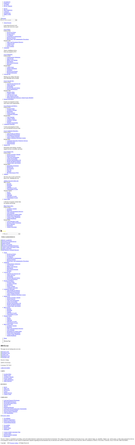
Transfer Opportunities (12, 122)
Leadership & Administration (14, 36)
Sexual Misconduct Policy (10, 403)
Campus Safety (7, 433)
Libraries (9, 121)
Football (9, 186)
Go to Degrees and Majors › (11, 106)
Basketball (9, 185)
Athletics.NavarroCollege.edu (11, 181)
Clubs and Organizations (13, 157)
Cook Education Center (13, 221)
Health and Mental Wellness (14, 161)
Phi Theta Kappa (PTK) (13, 172)
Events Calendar (8, 378)
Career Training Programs (13, 136)
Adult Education (11, 142)
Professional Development (13, 135)
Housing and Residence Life (14, 160)
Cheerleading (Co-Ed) (12, 189)
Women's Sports (8, 316)
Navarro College (14, 443)
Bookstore (9, 210)
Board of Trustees (11, 38)
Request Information (12, 72)
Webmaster (6, 429)
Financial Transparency (9, 419)
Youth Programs (11, 143)
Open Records (7, 404)
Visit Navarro (10, 58)
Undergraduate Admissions (13, 57)
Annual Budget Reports (9, 422)
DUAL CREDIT (8, 6)
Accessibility (7, 425)
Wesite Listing (7, 428)
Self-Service (7, 390)
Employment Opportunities (13, 215)
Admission (6, 47)
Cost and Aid (7, 74)
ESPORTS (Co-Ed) (12, 188)
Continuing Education (12, 114)
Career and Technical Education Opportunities (15, 408)
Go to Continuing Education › (11, 131)
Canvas (5, 391)
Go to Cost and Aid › (9, 81)
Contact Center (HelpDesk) (13, 217)
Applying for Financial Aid (13, 83)
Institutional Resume (9, 407)
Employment (7, 436)
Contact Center (7, 394)
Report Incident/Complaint (10, 435)
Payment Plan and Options (13, 88)
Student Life (7, 145)
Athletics (6, 174)
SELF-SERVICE (8, 10)
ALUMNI (6, 4)
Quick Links (7, 199)
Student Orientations (12, 68)
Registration (10, 111)
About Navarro (7, 22)
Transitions (9, 70)
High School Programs (12, 63)
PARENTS (6, 3)
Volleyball (9, 195)
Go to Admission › (8, 54)
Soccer (8, 192)
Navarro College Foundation (14, 222)
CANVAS (6, 11)
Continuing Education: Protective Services (17, 140)
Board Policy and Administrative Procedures (18, 39)
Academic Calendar (12, 120)
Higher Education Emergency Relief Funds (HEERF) (20, 97)
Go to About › (7, 29)
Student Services (8, 393)
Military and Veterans (12, 60)
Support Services (11, 156)
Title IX (6, 406)
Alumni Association (12, 227)
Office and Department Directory (15, 42)
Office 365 (6, 388)
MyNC (5, 387)
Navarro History (11, 33)
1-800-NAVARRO (5, 368)
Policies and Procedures (9, 421)
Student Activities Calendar (13, 154)
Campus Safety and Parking (14, 163)
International (10, 61)
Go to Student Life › (9, 151)
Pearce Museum (11, 224)
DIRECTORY (7, 14)
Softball (9, 193)
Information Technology (13, 165)
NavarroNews (10, 168)
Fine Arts (9, 170)
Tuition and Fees (11, 85)
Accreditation (7, 418)
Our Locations (10, 46)
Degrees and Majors (9, 99)
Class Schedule (10, 117)
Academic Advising (12, 110)
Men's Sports (7, 307)
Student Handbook (11, 218)
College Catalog (11, 118)
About (5, 252)
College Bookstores (8, 379)
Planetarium (10, 225)
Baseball (9, 183)
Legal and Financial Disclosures (12, 400)
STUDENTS (7, 2)
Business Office (11, 92)
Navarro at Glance (11, 32)
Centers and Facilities (12, 158)
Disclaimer (6, 426)
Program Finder (11, 108)
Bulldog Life (10, 167)
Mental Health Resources (10, 401)
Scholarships (10, 86)
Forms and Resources (12, 89)
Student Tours (7, 375)
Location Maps (7, 374)
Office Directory (8, 381)
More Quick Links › (9, 206)
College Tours (10, 45)
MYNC (6, 8)
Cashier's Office (11, 93)
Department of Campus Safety (14, 214)
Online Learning (11, 113)
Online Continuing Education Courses (16, 138)
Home (5, 338)
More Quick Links (8, 324)
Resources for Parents (12, 71)
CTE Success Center (12, 95)
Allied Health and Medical (13, 133)
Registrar (9, 64)
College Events (10, 43)
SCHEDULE (7, 13)
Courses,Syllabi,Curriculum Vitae (12, 432)
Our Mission (10, 35)
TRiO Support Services (12, 96)
